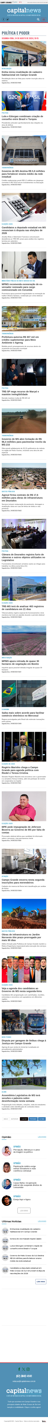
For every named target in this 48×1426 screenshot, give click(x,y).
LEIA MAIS (42, 1137)
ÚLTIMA (41, 1119)
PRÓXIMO (33, 1119)
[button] (38, 19)
